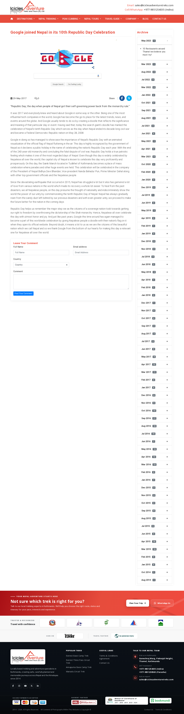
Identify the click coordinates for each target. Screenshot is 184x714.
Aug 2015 (148, 518)
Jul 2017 (147, 341)
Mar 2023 (148, 64)
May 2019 (148, 210)
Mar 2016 (148, 464)
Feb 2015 (147, 557)
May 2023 (148, 40)
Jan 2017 (147, 387)
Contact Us (159, 18)
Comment (18, 271)
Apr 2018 (147, 279)
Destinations (24, 18)
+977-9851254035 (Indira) (151, 669)
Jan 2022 (147, 95)
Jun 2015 (147, 533)
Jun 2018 (147, 264)
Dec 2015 (147, 487)
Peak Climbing (70, 18)
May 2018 (148, 272)
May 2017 (148, 356)
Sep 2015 (147, 510)
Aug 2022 (148, 72)
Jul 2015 (147, 526)
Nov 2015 (147, 495)
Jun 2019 (147, 202)
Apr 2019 (147, 218)
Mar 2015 (148, 549)
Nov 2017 (147, 310)
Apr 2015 (148, 541)
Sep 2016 (148, 418)
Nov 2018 (147, 249)
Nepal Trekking (47, 18)
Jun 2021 (147, 133)
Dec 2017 (147, 303)
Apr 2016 (148, 457)
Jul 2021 (147, 126)
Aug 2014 (148, 580)
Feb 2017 (147, 380)
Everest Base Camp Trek (77, 655)
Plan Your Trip (136, 603)
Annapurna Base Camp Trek (79, 667)
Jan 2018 (147, 295)
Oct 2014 (147, 572)
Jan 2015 (147, 564)
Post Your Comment (23, 293)
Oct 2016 (148, 410)
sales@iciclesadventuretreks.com (156, 679)
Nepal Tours (91, 18)
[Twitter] (31, 685)
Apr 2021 (147, 149)
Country (17, 259)
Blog (145, 18)
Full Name (18, 247)
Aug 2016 (148, 426)
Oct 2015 (147, 503)
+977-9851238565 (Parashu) (152, 672)
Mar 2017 (148, 372)
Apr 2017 (148, 364)
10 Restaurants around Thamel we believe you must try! (154, 51)
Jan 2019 (147, 233)
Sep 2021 (147, 110)
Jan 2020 (147, 179)
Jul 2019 (147, 195)
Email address (80, 247)
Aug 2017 (148, 333)
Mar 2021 (148, 156)
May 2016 (148, 449)
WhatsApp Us (163, 603)
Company (131, 18)
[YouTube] (25, 685)
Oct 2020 (147, 164)
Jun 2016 (147, 441)
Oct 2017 (147, 318)
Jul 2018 (147, 256)
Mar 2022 (148, 87)
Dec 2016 (147, 395)
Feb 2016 (147, 472)
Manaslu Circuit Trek (75, 671)
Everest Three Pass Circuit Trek (78, 661)
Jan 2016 (147, 480)
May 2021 (148, 141)
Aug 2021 (148, 118)
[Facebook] (13, 685)
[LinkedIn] (37, 685)
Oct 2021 (147, 102)
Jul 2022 (147, 79)
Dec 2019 (147, 187)
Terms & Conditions (163, 709)
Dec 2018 (147, 241)
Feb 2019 (147, 226)
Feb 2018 (147, 287)
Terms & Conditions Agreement (108, 657)
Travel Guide (112, 18)
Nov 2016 (147, 403)
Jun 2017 (147, 349)
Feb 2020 (147, 172)
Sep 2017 (147, 326)
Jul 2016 (147, 433)
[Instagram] (19, 685)
